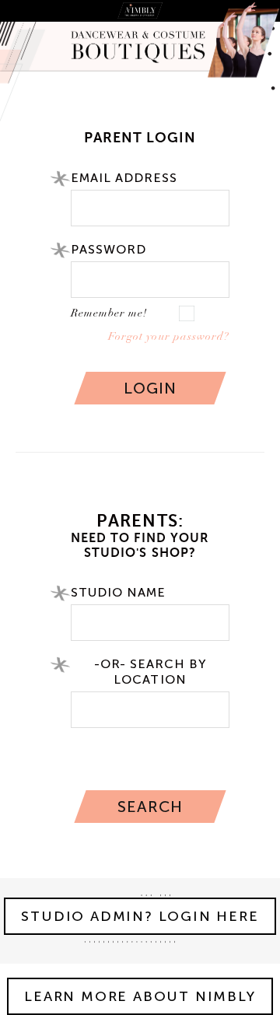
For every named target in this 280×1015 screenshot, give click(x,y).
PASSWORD (108, 249)
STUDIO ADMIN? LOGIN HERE (139, 916)
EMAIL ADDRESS (124, 177)
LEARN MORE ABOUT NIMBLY (139, 996)
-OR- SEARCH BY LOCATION (150, 671)
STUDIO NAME (118, 592)
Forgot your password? (168, 336)
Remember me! (109, 313)
